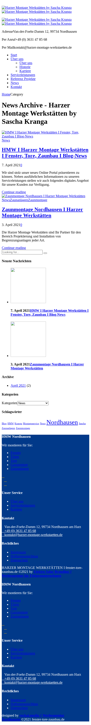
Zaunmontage (37, 200)
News (15, 83)
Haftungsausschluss (24, 556)
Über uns (17, 59)
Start (14, 55)
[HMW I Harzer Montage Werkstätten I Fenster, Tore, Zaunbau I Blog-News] (45, 136)
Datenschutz (19, 560)
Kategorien (9, 403)
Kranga (18, 423)
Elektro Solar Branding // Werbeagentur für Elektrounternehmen (37, 574)
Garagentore (19, 465)
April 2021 (18, 385)
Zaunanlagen (19, 200)
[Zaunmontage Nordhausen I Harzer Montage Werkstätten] (43, 196)
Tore (14, 461)
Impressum (18, 552)
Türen (15, 457)
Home (6, 94)
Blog (4, 423)
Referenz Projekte (23, 79)
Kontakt (16, 87)
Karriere (25, 71)
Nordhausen (62, 422)
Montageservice (31, 423)
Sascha (82, 423)
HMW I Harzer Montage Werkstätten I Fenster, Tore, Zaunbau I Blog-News (45, 153)
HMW (11, 423)
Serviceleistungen (23, 75)
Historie (24, 67)
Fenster (16, 453)
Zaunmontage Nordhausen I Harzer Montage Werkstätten (42, 212)
